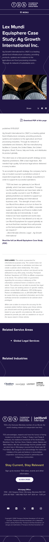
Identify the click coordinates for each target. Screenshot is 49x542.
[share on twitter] (37, 108)
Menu (25, 12)
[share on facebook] (41, 108)
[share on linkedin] (45, 108)
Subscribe (24, 479)
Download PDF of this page (35, 120)
